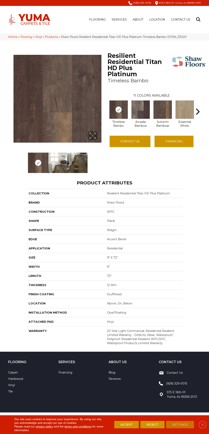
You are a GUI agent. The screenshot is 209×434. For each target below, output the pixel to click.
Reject (152, 424)
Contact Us (180, 19)
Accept (126, 424)
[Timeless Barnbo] (118, 109)
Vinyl (38, 37)
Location (157, 19)
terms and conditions (77, 426)
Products (51, 37)
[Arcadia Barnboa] (140, 109)
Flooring (97, 19)
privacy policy (44, 426)
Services (119, 19)
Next (99, 161)
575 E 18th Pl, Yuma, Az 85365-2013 (180, 2)
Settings (180, 424)
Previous (15, 161)
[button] (199, 20)
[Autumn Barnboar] (162, 109)
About (138, 19)
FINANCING (174, 141)
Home (12, 37)
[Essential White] (185, 109)
